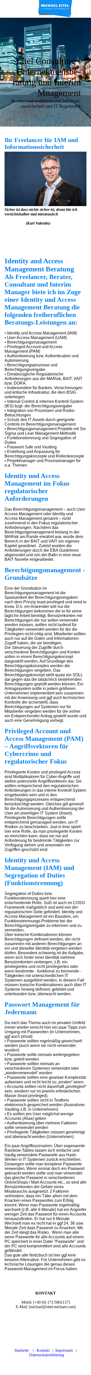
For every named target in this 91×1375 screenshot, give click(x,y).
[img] (55, 9)
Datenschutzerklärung (46, 1355)
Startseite (21, 1350)
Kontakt (43, 1350)
